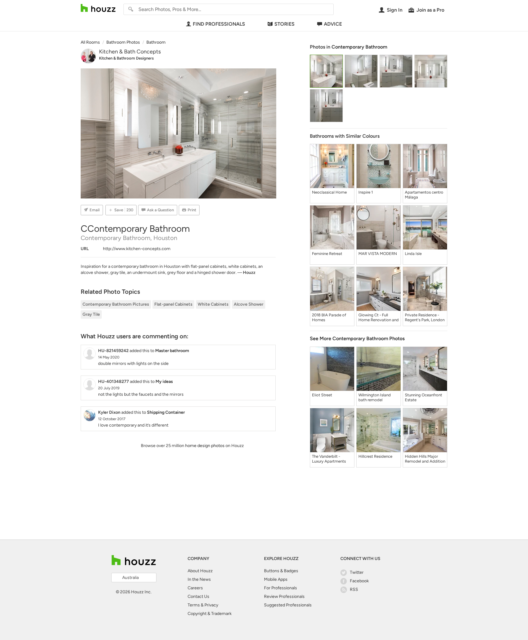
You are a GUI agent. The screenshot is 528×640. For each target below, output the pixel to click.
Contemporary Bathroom (359, 47)
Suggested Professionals (288, 605)
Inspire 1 (365, 192)
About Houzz (200, 570)
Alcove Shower (248, 304)
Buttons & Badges (281, 570)
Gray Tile (91, 314)
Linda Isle (413, 253)
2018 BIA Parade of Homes (329, 317)
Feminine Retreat (327, 253)
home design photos (205, 445)
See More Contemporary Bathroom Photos (357, 338)
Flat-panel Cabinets (173, 304)
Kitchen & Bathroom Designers (126, 58)
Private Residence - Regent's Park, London (425, 317)
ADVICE (333, 24)
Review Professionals (284, 596)
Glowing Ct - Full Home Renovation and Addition (378, 317)
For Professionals (280, 588)
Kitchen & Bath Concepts (130, 51)
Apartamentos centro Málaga (424, 194)
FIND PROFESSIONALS (219, 24)
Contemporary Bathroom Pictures (115, 304)
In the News (199, 579)
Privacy (211, 605)
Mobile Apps (276, 579)
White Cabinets (213, 304)
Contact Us (198, 596)
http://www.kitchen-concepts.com (136, 248)
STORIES (284, 24)
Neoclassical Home (329, 192)
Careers (195, 588)
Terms (194, 605)
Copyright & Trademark (210, 613)
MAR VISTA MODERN (377, 253)
